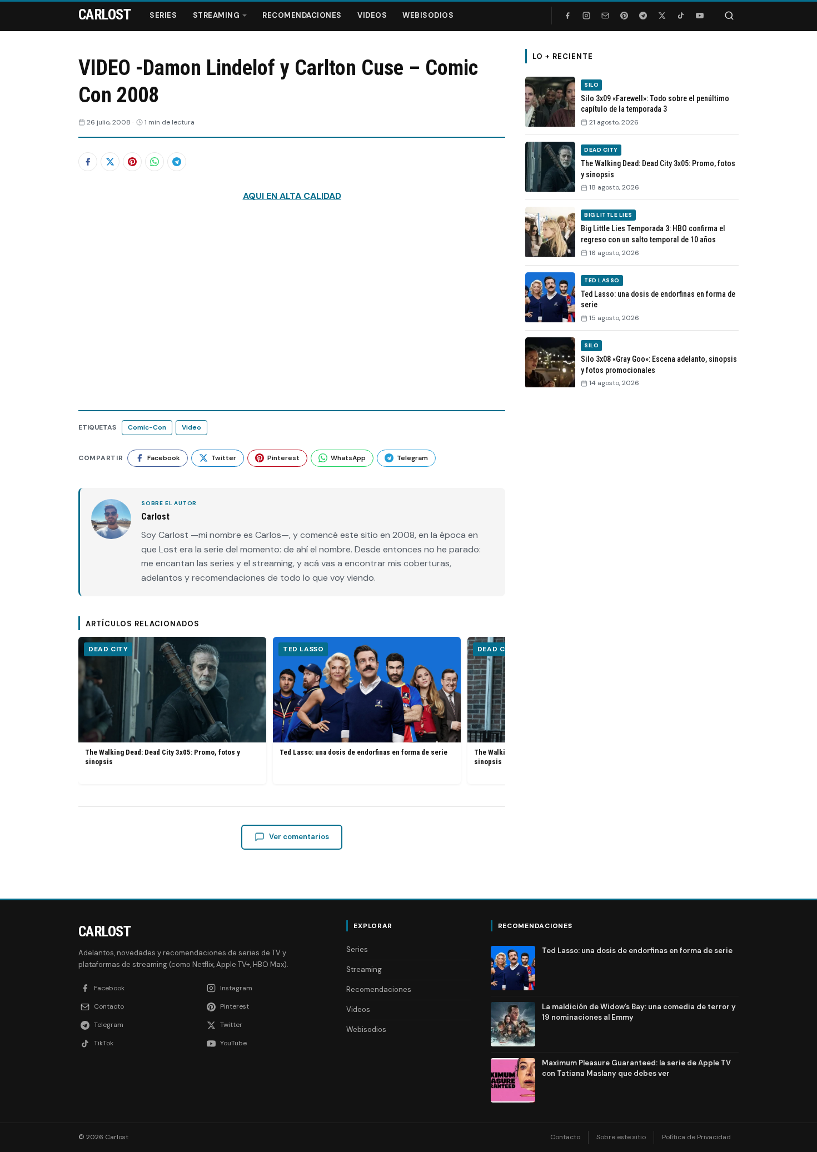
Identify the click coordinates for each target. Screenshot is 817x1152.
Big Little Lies (608, 214)
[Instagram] (586, 15)
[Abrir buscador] (729, 15)
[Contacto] (605, 15)
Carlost (104, 931)
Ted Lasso (303, 649)
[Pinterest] (624, 15)
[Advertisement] (632, 568)
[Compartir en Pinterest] (132, 161)
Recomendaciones (302, 15)
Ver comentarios (299, 836)
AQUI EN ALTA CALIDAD (292, 196)
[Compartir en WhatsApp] (154, 161)
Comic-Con (147, 427)
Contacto (565, 1137)
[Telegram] (643, 15)
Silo (591, 84)
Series (163, 15)
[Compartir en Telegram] (176, 161)
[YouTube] (700, 15)
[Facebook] (567, 15)
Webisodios (428, 15)
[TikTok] (681, 15)
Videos (372, 15)
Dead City (108, 649)
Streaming (216, 15)
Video (191, 427)
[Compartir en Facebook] (87, 161)
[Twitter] (662, 15)
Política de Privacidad (696, 1137)
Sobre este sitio (621, 1137)
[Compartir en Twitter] (110, 161)
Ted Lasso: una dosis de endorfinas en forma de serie (363, 752)
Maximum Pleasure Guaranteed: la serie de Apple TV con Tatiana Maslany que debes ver (636, 1068)
